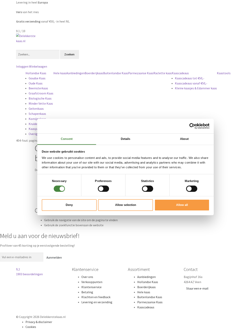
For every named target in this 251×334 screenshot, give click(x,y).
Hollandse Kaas (35, 73)
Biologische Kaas (40, 98)
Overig (33, 134)
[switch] (103, 189)
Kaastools (224, 73)
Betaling (87, 292)
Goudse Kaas (37, 78)
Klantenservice (91, 287)
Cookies (30, 327)
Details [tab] (125, 138)
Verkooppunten (91, 282)
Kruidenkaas (37, 124)
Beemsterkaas (38, 88)
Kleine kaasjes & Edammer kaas (196, 88)
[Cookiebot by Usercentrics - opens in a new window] (192, 126)
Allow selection (125, 204)
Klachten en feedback (95, 297)
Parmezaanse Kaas (140, 73)
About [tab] (184, 138)
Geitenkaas (36, 108)
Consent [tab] (67, 138)
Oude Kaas (36, 83)
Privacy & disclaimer (38, 322)
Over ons (87, 277)
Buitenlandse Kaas (115, 73)
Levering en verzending (96, 302)
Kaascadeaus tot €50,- (189, 78)
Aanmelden (54, 257)
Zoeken (69, 54)
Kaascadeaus (180, 73)
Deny (69, 204)
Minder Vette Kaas (41, 103)
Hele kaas (59, 73)
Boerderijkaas (94, 73)
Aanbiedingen (75, 73)
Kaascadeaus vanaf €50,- (191, 83)
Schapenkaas (37, 114)
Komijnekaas (37, 119)
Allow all (182, 204)
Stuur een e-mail (197, 288)
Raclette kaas (162, 73)
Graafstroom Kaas (41, 93)
